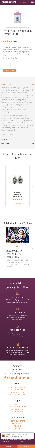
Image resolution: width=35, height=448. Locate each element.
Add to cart (9, 70)
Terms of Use (17, 412)
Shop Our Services (17, 390)
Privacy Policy (17, 409)
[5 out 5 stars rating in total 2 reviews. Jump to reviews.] (17, 199)
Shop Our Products (17, 387)
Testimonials (17, 429)
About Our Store (17, 421)
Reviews (17, 426)
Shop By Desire (17, 392)
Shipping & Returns (17, 407)
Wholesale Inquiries (17, 395)
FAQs (17, 404)
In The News (17, 424)
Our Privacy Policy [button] (17, 441)
